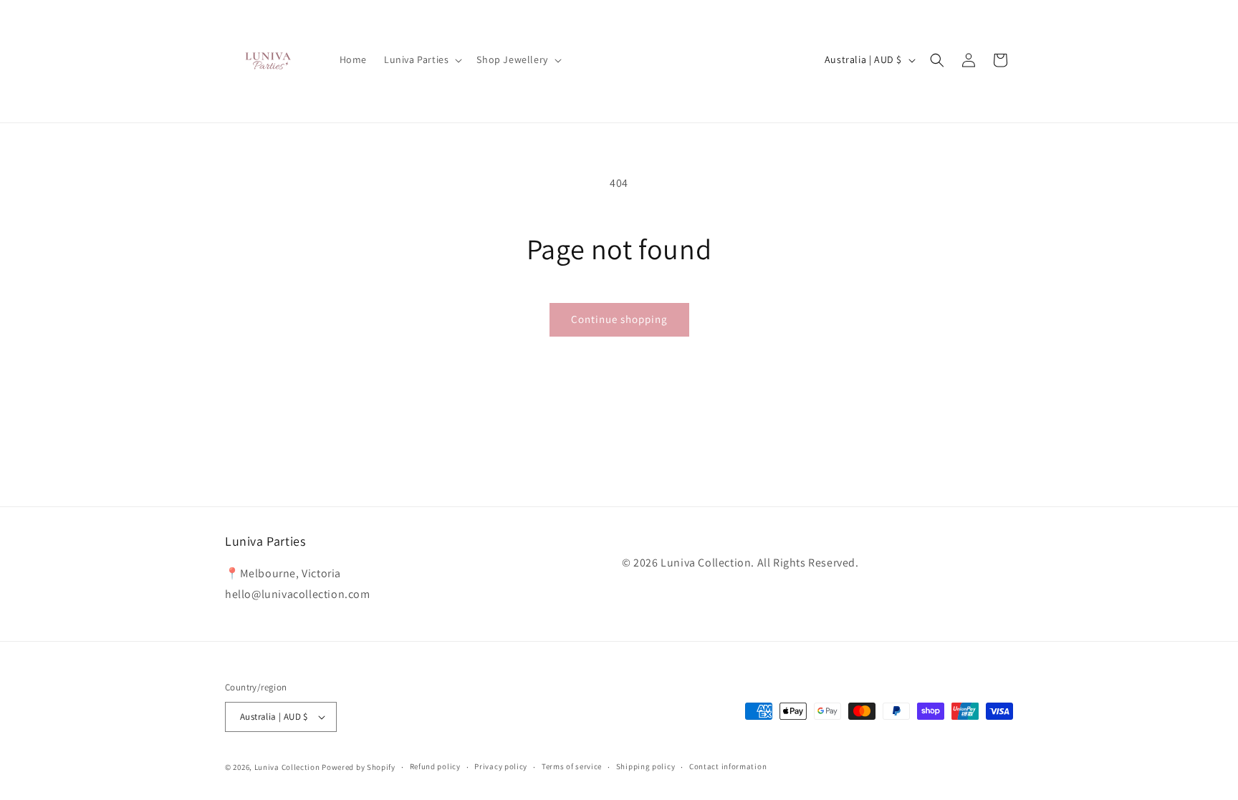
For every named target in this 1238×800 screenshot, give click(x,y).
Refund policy (435, 766)
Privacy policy (500, 766)
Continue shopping (619, 319)
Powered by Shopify (358, 767)
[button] (421, 59)
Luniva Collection (287, 767)
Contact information (728, 766)
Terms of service (572, 766)
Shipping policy (646, 766)
